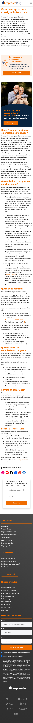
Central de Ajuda (9, 574)
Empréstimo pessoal (7, 596)
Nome (3, 621)
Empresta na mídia (7, 543)
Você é (3, 637)
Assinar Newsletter (16, 648)
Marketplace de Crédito (8, 561)
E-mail (3, 628)
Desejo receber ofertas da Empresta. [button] (13, 656)
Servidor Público (6, 607)
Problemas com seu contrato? (10, 564)
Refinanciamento (6, 602)
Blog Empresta (5, 546)
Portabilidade (5, 604)
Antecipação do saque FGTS (10, 593)
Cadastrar (16, 503)
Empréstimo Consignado (8, 590)
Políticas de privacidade (8, 534)
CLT (24, 322)
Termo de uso (5, 537)
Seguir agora (16, 73)
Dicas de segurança (7, 540)
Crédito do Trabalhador (8, 587)
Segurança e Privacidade (9, 532)
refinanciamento (11, 274)
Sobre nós (4, 526)
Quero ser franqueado (8, 558)
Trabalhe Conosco (6, 529)
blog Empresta (22, 460)
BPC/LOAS (4, 610)
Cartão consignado (7, 599)
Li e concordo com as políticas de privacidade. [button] (16, 652)
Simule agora (11, 123)
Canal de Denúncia (7, 567)
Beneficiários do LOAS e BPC (14, 320)
